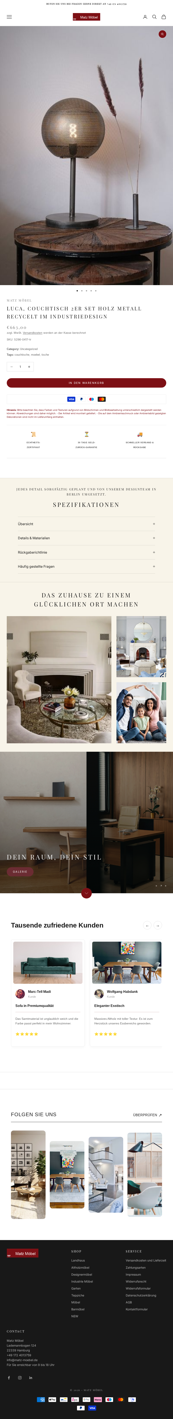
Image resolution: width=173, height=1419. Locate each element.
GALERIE (20, 871)
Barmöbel (77, 1309)
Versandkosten (32, 332)
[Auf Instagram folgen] (20, 1378)
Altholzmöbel (80, 1267)
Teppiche (77, 1295)
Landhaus (78, 1260)
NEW (74, 1316)
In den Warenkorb (86, 382)
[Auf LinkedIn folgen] (31, 1378)
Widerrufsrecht (136, 1281)
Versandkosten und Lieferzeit (146, 1260)
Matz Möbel (19, 300)
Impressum (133, 1274)
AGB (129, 1302)
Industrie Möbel (82, 1281)
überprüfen (147, 1115)
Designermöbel (81, 1274)
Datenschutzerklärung (141, 1295)
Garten (76, 1288)
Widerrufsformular (138, 1288)
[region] (86, 822)
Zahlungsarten (136, 1267)
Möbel (75, 1302)
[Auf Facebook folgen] (9, 1378)
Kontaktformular (137, 1309)
